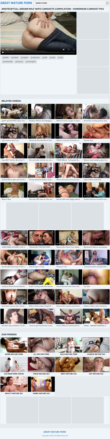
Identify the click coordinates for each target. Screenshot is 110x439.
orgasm (25, 57)
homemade (9, 61)
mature (15, 57)
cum (61, 57)
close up (20, 61)
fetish (6, 57)
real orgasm (32, 61)
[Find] (107, 3)
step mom (36, 57)
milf (45, 57)
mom (53, 57)
